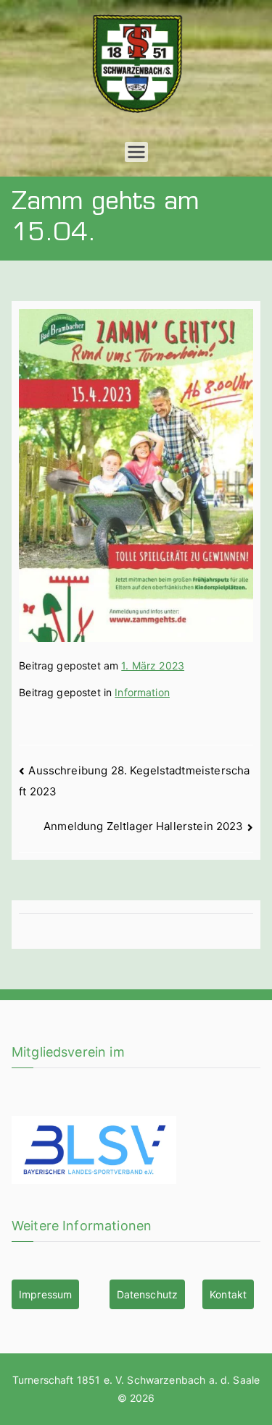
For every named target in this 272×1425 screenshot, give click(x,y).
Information (142, 692)
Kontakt (228, 1294)
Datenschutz (147, 1294)
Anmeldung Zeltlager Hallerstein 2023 (143, 826)
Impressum (45, 1294)
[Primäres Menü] (136, 152)
